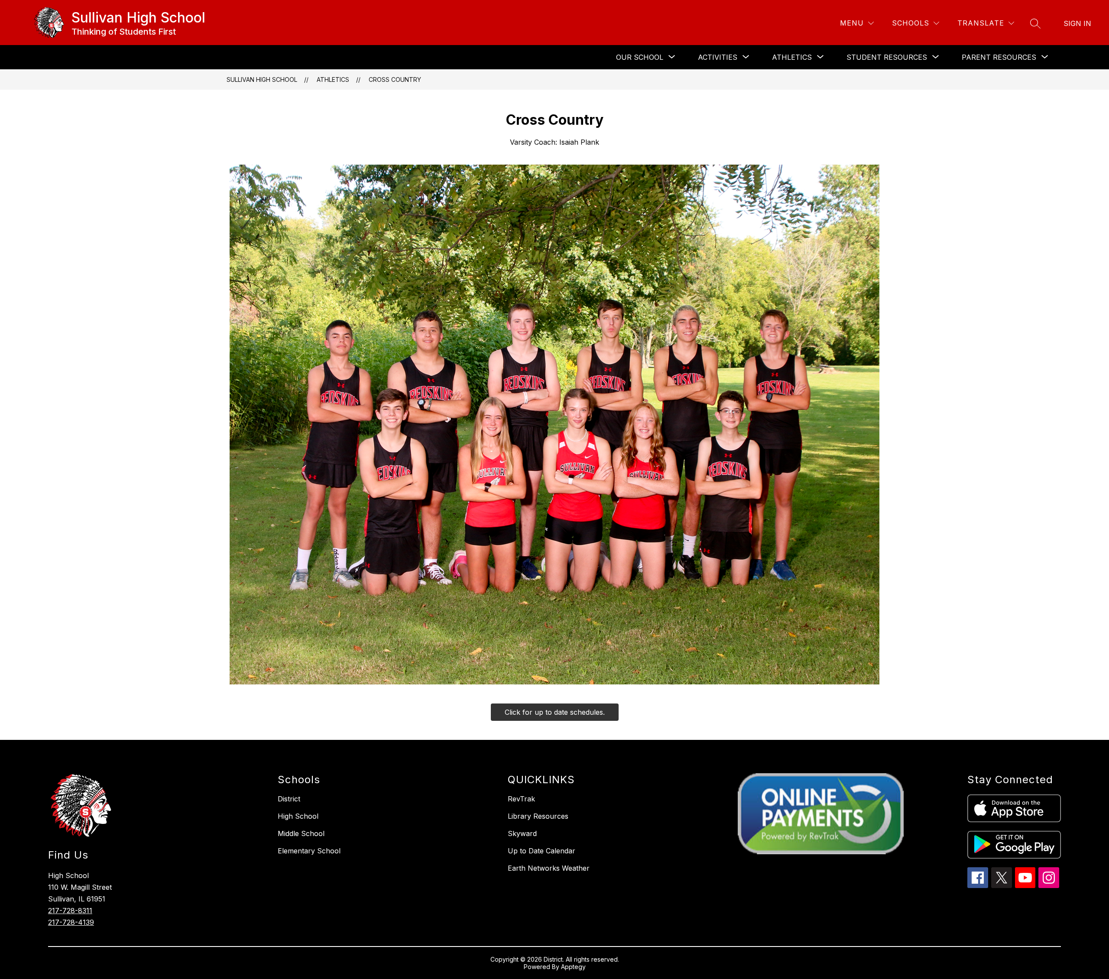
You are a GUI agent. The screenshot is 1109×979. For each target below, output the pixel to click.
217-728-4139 (71, 922)
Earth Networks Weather (549, 868)
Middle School (301, 833)
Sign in (1077, 23)
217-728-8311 (70, 910)
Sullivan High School (262, 79)
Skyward (522, 833)
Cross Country (395, 79)
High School (298, 816)
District (289, 798)
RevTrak (521, 798)
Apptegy (573, 966)
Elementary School (309, 850)
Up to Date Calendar (541, 850)
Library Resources (538, 816)
